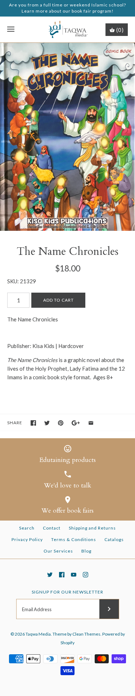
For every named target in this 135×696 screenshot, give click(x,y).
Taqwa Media (38, 634)
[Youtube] (73, 574)
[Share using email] (91, 423)
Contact (51, 528)
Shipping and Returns (92, 528)
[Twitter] (50, 574)
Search (27, 528)
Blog (86, 551)
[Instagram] (85, 574)
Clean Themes (86, 634)
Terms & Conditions (73, 539)
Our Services (58, 551)
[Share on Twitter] (47, 423)
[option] (67, 137)
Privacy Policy (27, 539)
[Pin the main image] (60, 423)
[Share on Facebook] (33, 423)
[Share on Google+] (76, 423)
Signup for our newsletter (67, 592)
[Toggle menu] (11, 29)
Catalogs (114, 539)
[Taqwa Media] (67, 29)
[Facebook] (61, 574)
